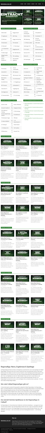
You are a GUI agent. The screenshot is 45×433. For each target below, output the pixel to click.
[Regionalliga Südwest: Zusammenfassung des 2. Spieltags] (22, 278)
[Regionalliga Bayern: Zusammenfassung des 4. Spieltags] (22, 142)
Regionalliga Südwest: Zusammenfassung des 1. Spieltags (6, 307)
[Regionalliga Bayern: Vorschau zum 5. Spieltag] (7, 142)
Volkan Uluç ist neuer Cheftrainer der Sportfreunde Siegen (22, 330)
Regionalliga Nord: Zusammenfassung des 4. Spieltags (6, 214)
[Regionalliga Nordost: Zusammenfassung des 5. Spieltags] (22, 253)
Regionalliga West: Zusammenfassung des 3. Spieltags (36, 330)
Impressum (11, 429)
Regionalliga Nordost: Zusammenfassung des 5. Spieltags (21, 259)
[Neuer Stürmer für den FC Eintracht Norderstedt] (12, 18)
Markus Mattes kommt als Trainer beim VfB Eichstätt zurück (22, 169)
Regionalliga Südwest (4, 281)
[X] (43, 1)
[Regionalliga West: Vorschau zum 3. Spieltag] (22, 347)
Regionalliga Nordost (38, 13)
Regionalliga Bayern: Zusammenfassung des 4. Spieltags (21, 148)
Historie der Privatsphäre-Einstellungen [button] (19, 428)
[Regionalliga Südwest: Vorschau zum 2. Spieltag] (37, 278)
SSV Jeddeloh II (26, 13)
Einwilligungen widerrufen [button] (31, 428)
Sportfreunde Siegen (19, 327)
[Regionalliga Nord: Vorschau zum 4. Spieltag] (37, 208)
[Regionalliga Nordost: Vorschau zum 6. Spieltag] (7, 233)
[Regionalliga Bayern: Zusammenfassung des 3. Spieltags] (37, 163)
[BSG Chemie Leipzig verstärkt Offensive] (37, 233)
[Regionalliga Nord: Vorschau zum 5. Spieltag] (37, 188)
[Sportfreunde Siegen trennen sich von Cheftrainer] (37, 347)
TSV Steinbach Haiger (34, 303)
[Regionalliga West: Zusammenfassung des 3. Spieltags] (37, 324)
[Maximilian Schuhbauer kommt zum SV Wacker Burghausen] (7, 163)
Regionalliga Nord (33, 191)
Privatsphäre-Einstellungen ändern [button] (6, 428)
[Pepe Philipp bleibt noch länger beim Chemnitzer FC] (7, 253)
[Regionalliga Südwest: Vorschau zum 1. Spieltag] (22, 300)
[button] (42, 4)
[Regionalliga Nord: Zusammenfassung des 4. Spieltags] (7, 208)
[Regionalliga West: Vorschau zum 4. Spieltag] (7, 324)
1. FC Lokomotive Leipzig (28, 21)
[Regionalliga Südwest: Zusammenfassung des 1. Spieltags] (7, 300)
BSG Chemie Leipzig (38, 21)
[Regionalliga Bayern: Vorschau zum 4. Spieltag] (37, 142)
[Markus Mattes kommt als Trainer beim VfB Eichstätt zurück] (22, 163)
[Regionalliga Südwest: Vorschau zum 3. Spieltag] (7, 278)
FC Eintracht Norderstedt (4, 191)
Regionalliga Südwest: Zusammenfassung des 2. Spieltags (21, 284)
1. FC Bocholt (3, 349)
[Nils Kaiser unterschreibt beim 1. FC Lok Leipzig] (22, 233)
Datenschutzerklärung (4, 429)
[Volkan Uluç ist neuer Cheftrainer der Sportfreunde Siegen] (22, 324)
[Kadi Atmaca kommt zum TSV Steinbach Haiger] (37, 300)
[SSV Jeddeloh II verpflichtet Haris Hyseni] (22, 188)
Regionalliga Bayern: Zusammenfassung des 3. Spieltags (36, 169)
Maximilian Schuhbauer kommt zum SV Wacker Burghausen (6, 169)
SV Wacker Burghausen (4, 165)
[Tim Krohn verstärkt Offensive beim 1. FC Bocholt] (7, 347)
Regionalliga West (3, 327)
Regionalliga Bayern (4, 144)
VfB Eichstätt (18, 165)
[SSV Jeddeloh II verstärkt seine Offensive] (22, 208)
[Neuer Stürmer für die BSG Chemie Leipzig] (37, 253)
